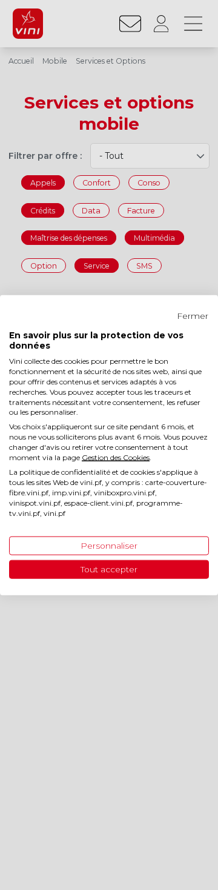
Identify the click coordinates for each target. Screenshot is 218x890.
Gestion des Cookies (116, 456)
